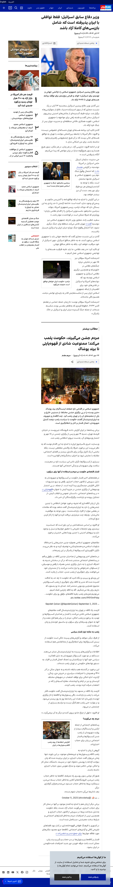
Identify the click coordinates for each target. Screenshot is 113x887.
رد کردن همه (67, 877)
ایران (60, 7)
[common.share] (72, 361)
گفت (90, 224)
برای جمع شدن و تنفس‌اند (70, 833)
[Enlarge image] (70, 386)
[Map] (21, 7)
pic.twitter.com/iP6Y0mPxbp (85, 598)
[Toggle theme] (4, 8)
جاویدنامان (27, 7)
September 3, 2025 (88, 604)
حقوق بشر (40, 7)
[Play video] (10, 8)
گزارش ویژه (47, 872)
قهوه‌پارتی (48, 489)
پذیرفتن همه (93, 877)
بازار (34, 870)
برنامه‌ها (92, 7)
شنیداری (69, 7)
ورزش (40, 870)
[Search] (16, 7)
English (3, 2)
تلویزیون (81, 7)
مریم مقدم (66, 355)
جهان (51, 7)
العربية (11, 2)
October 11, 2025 (70, 798)
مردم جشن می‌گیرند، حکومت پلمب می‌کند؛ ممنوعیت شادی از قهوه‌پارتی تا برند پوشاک (70, 343)
